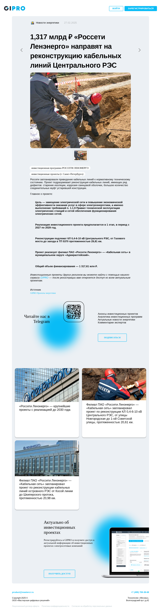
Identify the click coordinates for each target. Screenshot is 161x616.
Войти (116, 8)
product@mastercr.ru (23, 592)
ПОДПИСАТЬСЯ (112, 337)
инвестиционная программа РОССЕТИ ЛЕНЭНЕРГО (60, 168)
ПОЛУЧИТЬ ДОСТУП (59, 574)
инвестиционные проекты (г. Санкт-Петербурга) (57, 174)
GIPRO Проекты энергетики (43, 293)
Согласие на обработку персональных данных (92, 606)
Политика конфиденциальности (55, 606)
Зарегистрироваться (141, 8)
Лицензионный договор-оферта (25, 606)
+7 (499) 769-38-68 (140, 592)
